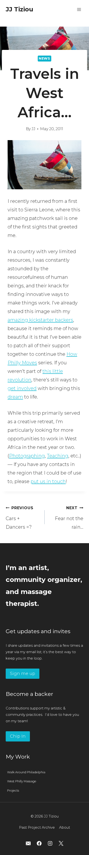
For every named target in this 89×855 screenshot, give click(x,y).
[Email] (28, 843)
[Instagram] (50, 843)
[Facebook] (39, 843)
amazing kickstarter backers (40, 320)
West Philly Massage (21, 781)
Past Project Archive (37, 827)
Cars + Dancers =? (19, 518)
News (44, 58)
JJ (33, 129)
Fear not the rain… (69, 518)
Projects (13, 790)
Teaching (57, 456)
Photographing (27, 456)
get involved (22, 388)
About (64, 827)
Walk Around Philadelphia (26, 772)
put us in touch (48, 481)
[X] (61, 843)
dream (15, 397)
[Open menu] (79, 9)
